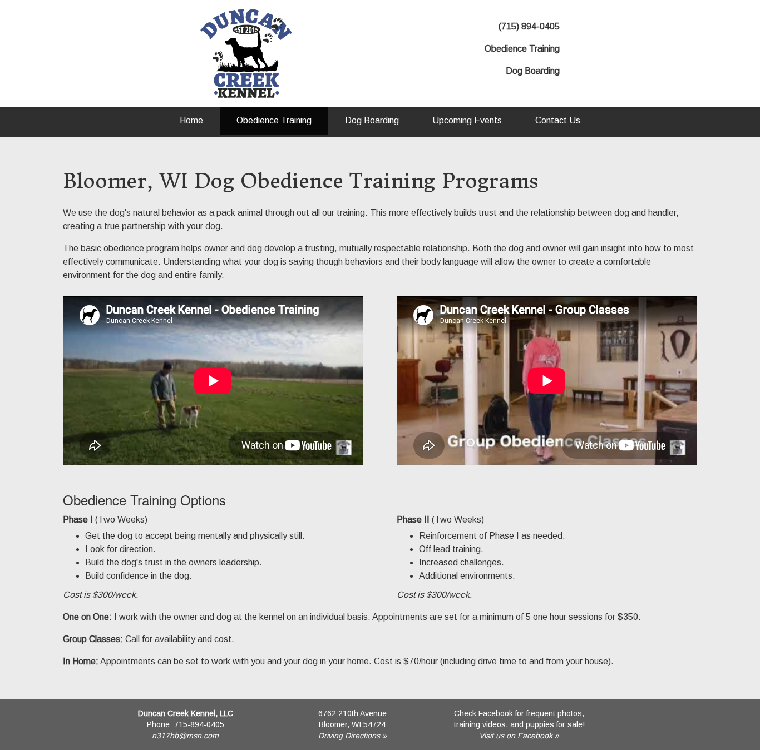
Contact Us (557, 120)
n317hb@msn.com (185, 735)
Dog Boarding (372, 120)
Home (191, 120)
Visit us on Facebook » (519, 735)
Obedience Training (274, 120)
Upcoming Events (467, 120)
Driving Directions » (352, 735)
